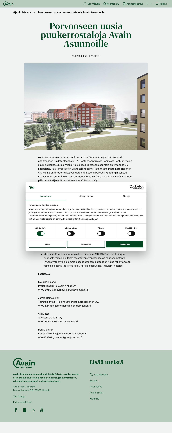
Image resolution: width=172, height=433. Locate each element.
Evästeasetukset (22, 402)
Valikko (163, 3)
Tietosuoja (19, 396)
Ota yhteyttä (93, 3)
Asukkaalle (96, 386)
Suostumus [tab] (45, 196)
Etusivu (94, 380)
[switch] (71, 233)
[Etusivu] (8, 4)
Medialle (94, 398)
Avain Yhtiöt (96, 392)
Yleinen (95, 56)
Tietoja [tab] (126, 196)
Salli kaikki (125, 244)
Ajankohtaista (22, 12)
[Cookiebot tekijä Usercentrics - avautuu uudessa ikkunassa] (132, 187)
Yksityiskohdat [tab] (86, 196)
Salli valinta (86, 244)
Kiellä (47, 244)
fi (147, 3)
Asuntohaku (113, 3)
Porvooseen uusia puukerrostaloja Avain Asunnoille (71, 12)
